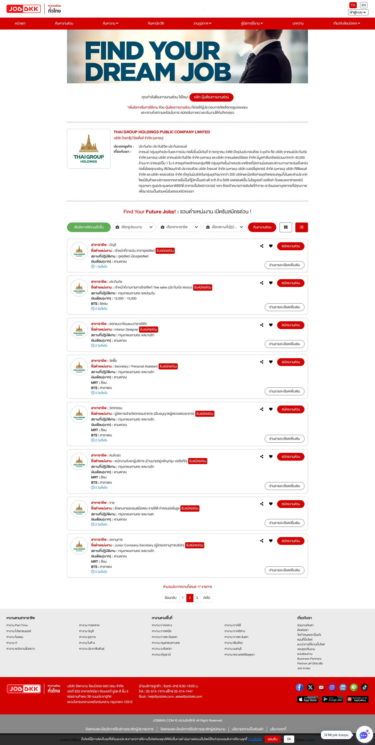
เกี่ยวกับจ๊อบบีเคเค (345, 23)
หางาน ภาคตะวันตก (236, 637)
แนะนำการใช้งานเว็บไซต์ (311, 644)
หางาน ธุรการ (87, 637)
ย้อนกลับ (170, 598)
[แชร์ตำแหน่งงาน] (262, 246)
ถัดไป (206, 598)
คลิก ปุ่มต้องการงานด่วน (211, 97)
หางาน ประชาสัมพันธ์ (91, 648)
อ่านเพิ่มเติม (255, 739)
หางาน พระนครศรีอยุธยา (240, 654)
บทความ (298, 23)
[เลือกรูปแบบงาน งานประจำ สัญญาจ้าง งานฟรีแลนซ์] (134, 227)
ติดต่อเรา (303, 630)
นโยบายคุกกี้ (278, 729)
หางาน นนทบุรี (233, 648)
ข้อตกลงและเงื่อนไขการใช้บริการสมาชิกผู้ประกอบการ (120, 729)
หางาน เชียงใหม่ (234, 642)
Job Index (303, 668)
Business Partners (309, 658)
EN (364, 5)
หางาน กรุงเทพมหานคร (166, 642)
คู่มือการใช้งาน (251, 23)
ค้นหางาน (109, 23)
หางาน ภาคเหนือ (161, 631)
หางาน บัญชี (86, 631)
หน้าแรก (20, 23)
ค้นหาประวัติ (156, 23)
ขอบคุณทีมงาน (306, 649)
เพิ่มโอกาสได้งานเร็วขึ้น (89, 227)
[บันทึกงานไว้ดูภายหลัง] (271, 246)
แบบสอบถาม (304, 653)
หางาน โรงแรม (15, 637)
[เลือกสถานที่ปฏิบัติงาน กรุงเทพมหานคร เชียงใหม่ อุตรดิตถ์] (225, 227)
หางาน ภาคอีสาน (235, 631)
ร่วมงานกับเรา (305, 625)
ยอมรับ (272, 739)
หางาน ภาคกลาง (162, 625)
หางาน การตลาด (89, 625)
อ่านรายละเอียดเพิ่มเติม (284, 265)
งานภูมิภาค (201, 23)
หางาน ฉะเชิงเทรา (162, 648)
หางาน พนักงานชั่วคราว (21, 648)
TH (353, 5)
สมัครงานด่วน (291, 246)
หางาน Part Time (17, 625)
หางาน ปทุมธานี (161, 654)
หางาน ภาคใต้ (233, 625)
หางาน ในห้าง (87, 642)
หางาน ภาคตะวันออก (164, 637)
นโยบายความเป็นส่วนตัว (247, 729)
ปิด (289, 739)
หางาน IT (12, 642)
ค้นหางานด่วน (64, 23)
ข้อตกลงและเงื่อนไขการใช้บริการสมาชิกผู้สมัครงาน (192, 729)
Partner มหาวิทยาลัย (310, 663)
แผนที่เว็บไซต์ (304, 639)
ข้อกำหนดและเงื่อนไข (309, 634)
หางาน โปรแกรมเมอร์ (19, 631)
